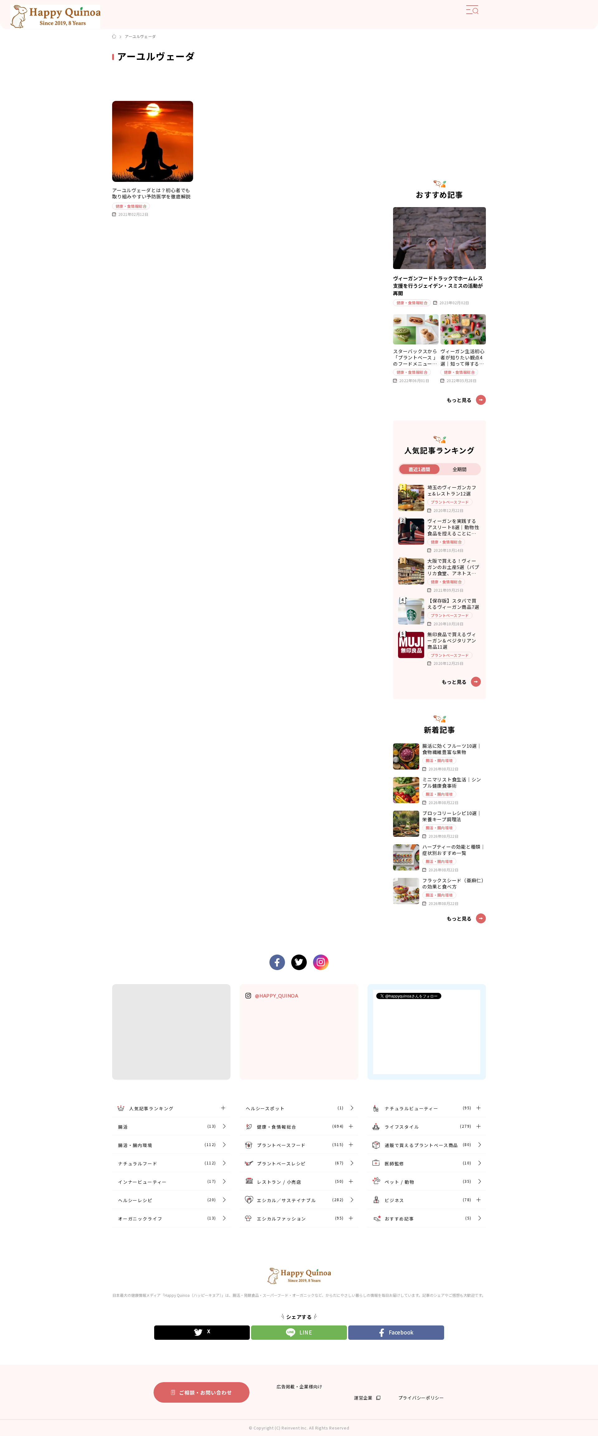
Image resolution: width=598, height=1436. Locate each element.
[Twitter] (202, 1332)
